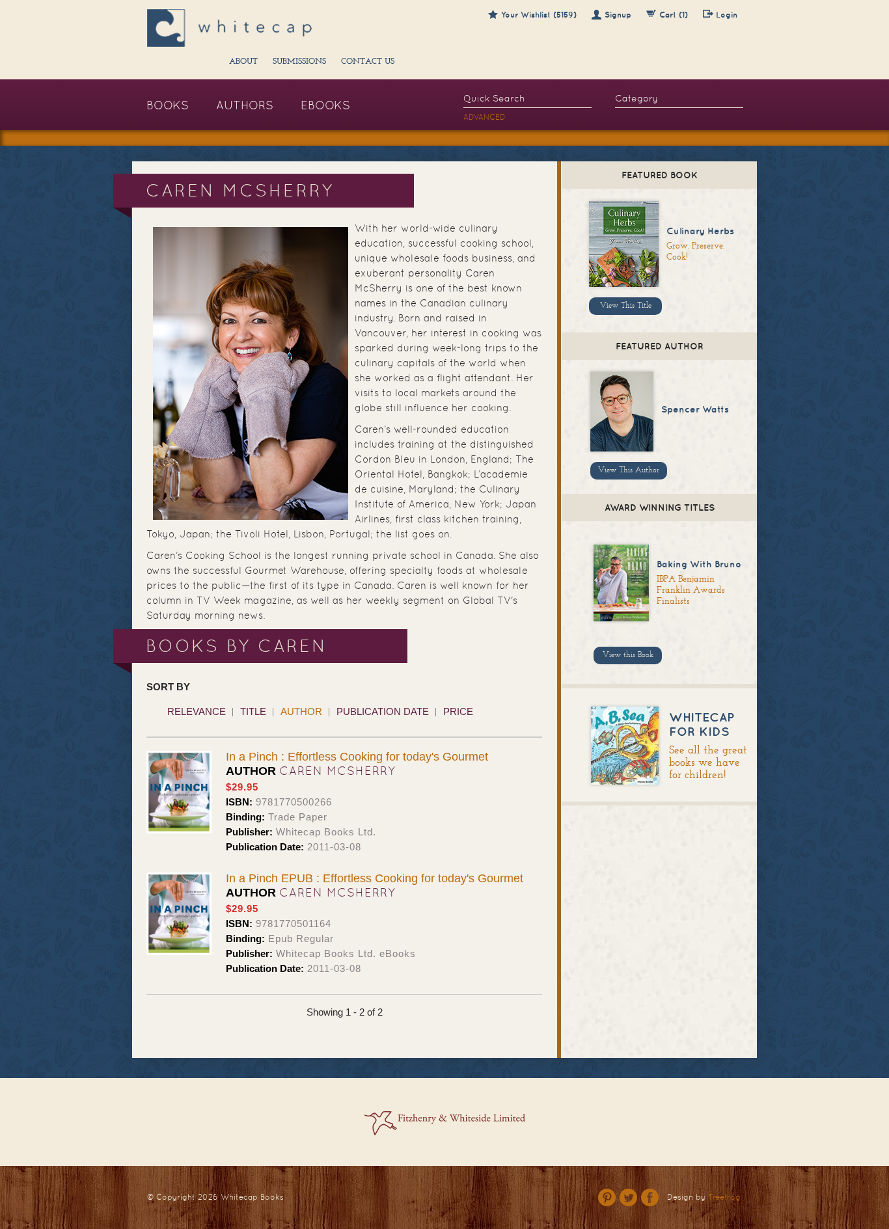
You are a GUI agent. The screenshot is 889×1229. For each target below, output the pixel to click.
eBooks (325, 105)
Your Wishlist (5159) (539, 14)
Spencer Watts (695, 409)
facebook (650, 1197)
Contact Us (367, 61)
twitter (628, 1197)
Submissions (299, 61)
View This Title (625, 306)
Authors (244, 105)
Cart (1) (673, 14)
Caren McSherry (337, 770)
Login (726, 14)
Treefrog (724, 1197)
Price (458, 711)
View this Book (628, 655)
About (243, 61)
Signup (618, 14)
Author (301, 711)
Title (253, 711)
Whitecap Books (252, 1197)
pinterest (607, 1197)
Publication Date (382, 711)
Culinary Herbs (700, 231)
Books (167, 105)
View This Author (628, 470)
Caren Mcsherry (337, 892)
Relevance (196, 711)
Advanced (484, 117)
